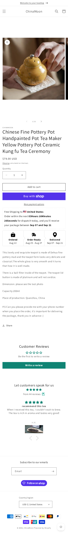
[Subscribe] (52, 471)
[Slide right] (41, 121)
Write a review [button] (34, 365)
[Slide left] (26, 121)
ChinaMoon (29, 528)
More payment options (34, 204)
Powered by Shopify (42, 528)
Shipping (5, 163)
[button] (4, 11)
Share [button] (9, 325)
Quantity (6, 168)
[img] (34, 389)
